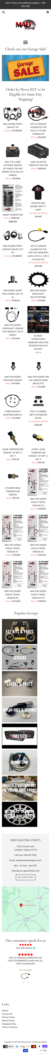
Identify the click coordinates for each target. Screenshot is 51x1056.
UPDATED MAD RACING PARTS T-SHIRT (38, 206)
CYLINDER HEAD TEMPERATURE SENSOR (13, 491)
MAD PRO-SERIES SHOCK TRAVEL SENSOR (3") (38, 502)
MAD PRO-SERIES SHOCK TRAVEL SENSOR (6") (38, 548)
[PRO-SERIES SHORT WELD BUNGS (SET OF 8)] (13, 280)
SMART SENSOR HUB (13, 215)
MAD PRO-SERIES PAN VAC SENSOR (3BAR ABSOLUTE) (38, 380)
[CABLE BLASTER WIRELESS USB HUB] (38, 151)
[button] (23, 982)
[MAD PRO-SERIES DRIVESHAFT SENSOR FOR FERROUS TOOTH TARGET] (13, 314)
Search (5, 1010)
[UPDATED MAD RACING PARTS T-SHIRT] (38, 192)
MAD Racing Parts (24, 1042)
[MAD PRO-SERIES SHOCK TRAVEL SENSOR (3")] (38, 482)
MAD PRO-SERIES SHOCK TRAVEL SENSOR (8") (13, 594)
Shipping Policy (9, 1024)
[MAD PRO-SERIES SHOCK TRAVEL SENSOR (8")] (13, 574)
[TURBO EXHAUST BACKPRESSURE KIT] (13, 400)
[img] (25, 944)
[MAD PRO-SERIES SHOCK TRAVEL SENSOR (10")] (38, 574)
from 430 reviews (24, 948)
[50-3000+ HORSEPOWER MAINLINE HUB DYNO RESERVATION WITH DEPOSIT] (38, 319)
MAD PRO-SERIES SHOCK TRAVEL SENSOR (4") (13, 548)
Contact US (7, 1014)
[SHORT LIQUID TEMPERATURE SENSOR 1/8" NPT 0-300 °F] (38, 438)
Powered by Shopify (39, 1042)
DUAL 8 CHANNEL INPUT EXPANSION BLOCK (38, 414)
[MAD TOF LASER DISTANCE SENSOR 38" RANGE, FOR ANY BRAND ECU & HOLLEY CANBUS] (13, 151)
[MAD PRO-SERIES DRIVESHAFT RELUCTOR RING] (38, 280)
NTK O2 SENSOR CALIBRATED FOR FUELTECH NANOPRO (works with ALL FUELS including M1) (38, 252)
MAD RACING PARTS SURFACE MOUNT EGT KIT (12, 249)
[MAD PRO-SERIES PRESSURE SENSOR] (13, 366)
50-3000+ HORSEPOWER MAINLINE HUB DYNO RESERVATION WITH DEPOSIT (38, 342)
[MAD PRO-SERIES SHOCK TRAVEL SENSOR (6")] (38, 528)
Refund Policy (8, 1020)
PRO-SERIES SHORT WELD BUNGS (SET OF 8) (12, 293)
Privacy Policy (8, 1017)
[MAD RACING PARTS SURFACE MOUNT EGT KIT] (13, 235)
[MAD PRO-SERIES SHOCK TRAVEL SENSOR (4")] (13, 528)
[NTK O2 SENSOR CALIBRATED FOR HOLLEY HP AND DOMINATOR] (38, 113)
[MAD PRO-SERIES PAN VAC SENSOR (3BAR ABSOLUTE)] (38, 366)
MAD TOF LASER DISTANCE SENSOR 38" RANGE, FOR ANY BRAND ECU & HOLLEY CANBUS (12, 168)
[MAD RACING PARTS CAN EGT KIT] (13, 113)
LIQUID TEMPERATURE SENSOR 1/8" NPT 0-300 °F (12, 452)
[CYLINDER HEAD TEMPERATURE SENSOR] (13, 476)
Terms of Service (9, 1027)
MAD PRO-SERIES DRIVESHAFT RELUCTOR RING (38, 293)
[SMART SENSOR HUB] (13, 198)
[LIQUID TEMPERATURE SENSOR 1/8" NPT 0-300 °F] (13, 438)
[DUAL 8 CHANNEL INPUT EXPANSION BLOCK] (38, 400)
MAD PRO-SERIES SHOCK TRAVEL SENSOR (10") (38, 594)
